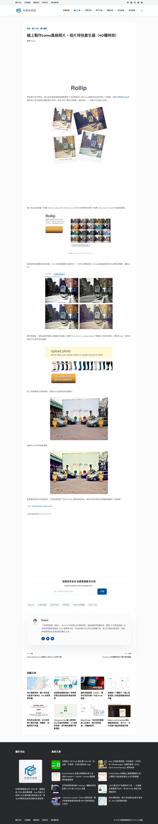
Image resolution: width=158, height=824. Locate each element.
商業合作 (45, 2)
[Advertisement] (79, 63)
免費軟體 (66, 10)
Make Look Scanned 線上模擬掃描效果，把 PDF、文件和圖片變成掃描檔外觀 (119, 723)
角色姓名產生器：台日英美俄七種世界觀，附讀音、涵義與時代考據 (38, 723)
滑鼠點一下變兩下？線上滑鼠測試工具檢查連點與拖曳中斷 (119, 695)
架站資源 (121, 10)
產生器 (66, 605)
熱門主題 (99, 10)
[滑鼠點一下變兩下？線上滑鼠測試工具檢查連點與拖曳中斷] (119, 683)
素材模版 (132, 10)
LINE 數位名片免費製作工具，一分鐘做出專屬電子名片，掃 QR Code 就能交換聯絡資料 (125, 788)
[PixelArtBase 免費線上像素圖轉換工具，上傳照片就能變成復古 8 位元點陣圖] (102, 776)
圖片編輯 (43, 29)
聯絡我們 (36, 2)
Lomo (31, 605)
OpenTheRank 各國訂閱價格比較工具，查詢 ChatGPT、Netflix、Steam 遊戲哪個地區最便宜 (78, 776)
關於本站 (18, 2)
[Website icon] (48, 638)
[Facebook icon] (43, 638)
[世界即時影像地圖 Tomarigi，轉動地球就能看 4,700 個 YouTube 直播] (56, 789)
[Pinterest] (135, 2)
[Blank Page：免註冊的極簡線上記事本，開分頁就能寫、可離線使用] (92, 710)
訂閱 (102, 591)
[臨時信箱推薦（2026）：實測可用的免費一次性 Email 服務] (92, 683)
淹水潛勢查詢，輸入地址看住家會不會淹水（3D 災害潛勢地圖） (38, 695)
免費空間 (88, 10)
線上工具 (77, 10)
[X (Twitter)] (131, 2)
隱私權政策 (55, 2)
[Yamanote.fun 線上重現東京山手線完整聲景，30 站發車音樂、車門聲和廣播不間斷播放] (65, 710)
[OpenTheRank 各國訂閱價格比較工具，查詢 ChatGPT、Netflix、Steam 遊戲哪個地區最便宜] (56, 776)
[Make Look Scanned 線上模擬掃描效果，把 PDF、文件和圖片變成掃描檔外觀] (119, 710)
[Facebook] (128, 2)
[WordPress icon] (52, 638)
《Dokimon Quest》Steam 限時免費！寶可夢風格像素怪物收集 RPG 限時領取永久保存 (79, 801)
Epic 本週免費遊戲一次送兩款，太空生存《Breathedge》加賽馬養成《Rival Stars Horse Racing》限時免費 (125, 764)
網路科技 (110, 10)
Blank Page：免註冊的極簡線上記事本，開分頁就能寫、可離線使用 (92, 723)
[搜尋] (142, 10)
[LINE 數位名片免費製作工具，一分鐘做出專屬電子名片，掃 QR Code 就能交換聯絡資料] (102, 789)
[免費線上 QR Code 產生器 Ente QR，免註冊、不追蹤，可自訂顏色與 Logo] (56, 764)
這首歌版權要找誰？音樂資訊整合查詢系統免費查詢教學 (65, 695)
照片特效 (54, 605)
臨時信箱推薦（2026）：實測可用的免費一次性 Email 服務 (92, 695)
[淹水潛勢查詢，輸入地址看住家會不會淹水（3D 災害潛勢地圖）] (38, 683)
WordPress (135, 820)
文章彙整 (27, 2)
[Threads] (142, 2)
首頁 (28, 29)
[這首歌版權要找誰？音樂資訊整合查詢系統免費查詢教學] (65, 683)
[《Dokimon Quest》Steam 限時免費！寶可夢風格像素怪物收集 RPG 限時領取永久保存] (56, 801)
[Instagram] (138, 2)
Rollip (124, 97)
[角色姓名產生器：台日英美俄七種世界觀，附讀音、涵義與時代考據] (38, 710)
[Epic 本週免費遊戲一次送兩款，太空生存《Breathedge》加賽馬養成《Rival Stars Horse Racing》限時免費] (102, 764)
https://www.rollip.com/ (42, 506)
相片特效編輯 (79, 605)
